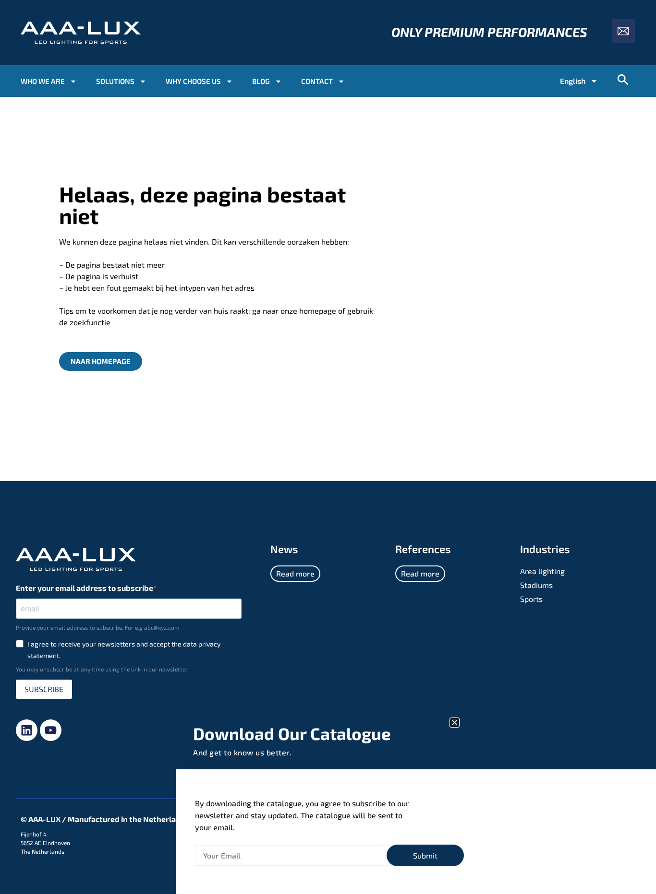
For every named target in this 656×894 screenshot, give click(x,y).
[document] (328, 447)
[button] (454, 722)
